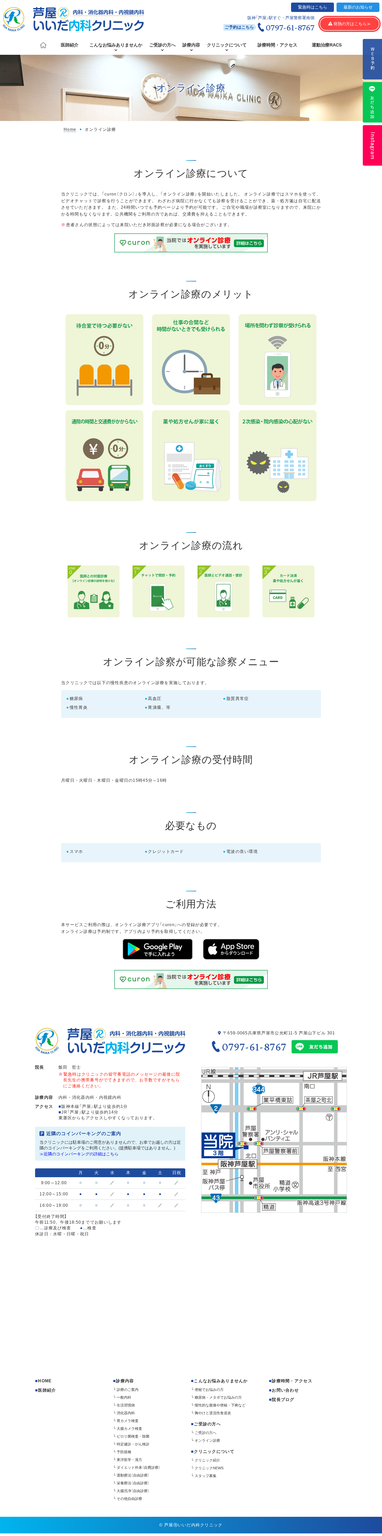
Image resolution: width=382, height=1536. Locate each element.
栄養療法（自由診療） (133, 1483)
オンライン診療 (207, 1440)
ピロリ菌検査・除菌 (133, 1436)
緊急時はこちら (312, 7)
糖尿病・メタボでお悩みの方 (218, 1397)
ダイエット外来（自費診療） (138, 1467)
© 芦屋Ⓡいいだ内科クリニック (190, 1525)
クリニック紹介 (207, 1460)
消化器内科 (126, 1413)
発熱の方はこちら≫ (349, 24)
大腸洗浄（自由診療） (133, 1491)
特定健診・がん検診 (133, 1444)
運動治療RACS (327, 45)
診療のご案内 (128, 1389)
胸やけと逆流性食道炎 (213, 1413)
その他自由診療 (129, 1499)
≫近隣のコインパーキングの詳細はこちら (78, 1154)
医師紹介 (69, 45)
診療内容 (191, 45)
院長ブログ (283, 1399)
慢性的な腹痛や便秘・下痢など (220, 1405)
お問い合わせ (285, 1390)
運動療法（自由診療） (133, 1475)
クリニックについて (227, 45)
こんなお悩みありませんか (115, 45)
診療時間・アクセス (277, 45)
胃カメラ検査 (128, 1421)
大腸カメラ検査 (129, 1428)
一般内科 (124, 1397)
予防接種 (124, 1452)
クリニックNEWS (209, 1468)
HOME (45, 1381)
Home (70, 129)
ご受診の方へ (162, 45)
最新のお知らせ (358, 7)
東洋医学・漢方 (129, 1460)
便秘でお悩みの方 (209, 1389)
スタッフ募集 (205, 1476)
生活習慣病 (126, 1405)
